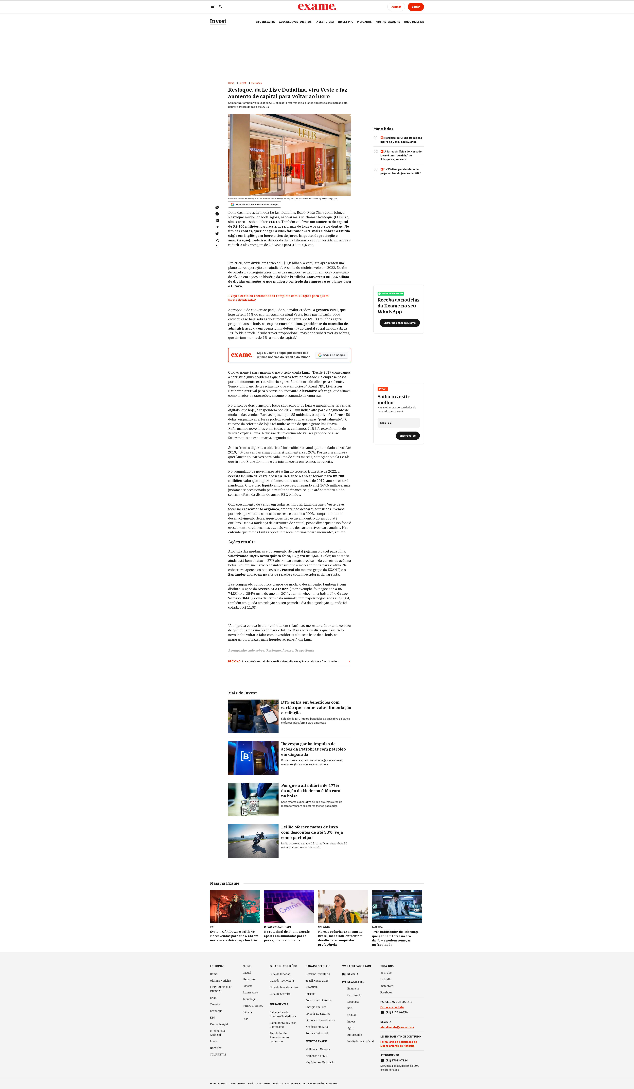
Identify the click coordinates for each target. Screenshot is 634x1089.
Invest (218, 21)
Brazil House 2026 (317, 980)
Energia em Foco (316, 1007)
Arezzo (287, 650)
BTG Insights (265, 21)
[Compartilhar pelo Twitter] (217, 234)
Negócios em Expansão (320, 1062)
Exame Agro (250, 992)
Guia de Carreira (280, 993)
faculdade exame (359, 966)
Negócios (215, 1048)
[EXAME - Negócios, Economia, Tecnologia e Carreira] (317, 7)
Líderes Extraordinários (320, 1020)
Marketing (249, 979)
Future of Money (253, 1005)
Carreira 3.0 (354, 995)
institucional (218, 1083)
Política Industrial (317, 1033)
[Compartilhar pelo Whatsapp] (217, 207)
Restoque (273, 650)
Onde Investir (414, 21)
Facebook (386, 992)
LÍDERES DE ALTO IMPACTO (221, 989)
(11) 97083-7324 (397, 1060)
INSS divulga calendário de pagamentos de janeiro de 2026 (400, 171)
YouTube (386, 972)
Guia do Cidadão (280, 974)
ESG (212, 1017)
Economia (216, 1011)
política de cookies (259, 1083)
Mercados (364, 21)
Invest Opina (325, 21)
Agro (350, 1028)
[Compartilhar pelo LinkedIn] (217, 220)
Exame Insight (219, 1024)
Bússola (310, 993)
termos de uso (237, 1083)
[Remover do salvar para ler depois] (217, 247)
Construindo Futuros (319, 1000)
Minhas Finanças (388, 21)
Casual (247, 972)
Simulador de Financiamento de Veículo (279, 1037)
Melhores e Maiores (318, 1049)
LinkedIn (385, 979)
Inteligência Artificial (217, 1032)
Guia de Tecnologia (282, 980)
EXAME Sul (312, 987)
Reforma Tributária (318, 974)
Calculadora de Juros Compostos (283, 1024)
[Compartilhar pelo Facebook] (217, 214)
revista (352, 974)
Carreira (215, 1004)
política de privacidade (286, 1083)
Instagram (386, 986)
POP (245, 1019)
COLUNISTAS (218, 1054)
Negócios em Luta (317, 1026)
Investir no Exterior (318, 1013)
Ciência (247, 1012)
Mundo (247, 966)
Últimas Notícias (220, 980)
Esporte (247, 986)
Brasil (213, 997)
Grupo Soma (304, 650)
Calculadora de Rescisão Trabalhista (283, 1014)
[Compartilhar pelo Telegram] (217, 227)
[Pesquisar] (220, 7)
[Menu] (212, 7)
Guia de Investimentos (295, 21)
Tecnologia (249, 999)
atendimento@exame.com (397, 1027)
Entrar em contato (392, 1007)
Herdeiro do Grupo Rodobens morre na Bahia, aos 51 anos (401, 139)
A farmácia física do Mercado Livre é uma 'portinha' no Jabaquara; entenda (401, 155)
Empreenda (354, 1034)
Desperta (353, 1001)
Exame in (353, 988)
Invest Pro (345, 21)
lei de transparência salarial (320, 1083)
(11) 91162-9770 (397, 1012)
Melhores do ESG (316, 1055)
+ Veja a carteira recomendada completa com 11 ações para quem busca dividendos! (278, 298)
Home (231, 83)
